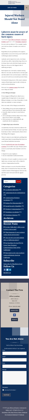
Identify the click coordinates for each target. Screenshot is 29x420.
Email (4, 356)
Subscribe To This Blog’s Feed (13, 264)
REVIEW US (7, 272)
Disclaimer (5, 387)
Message (4, 369)
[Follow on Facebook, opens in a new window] (14, 315)
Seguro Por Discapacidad (13, 203)
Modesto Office (14, 310)
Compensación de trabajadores (15, 192)
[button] (26, 8)
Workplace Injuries (21, 42)
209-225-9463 (12, 7)
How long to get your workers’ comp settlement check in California (14, 255)
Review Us (14, 319)
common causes (13, 87)
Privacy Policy (18, 412)
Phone (3, 363)
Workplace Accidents (12, 212)
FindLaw (21, 415)
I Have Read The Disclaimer (10, 390)
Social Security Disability (13, 206)
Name (3, 350)
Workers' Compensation (13, 209)
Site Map (11, 412)
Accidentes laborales (12, 189)
